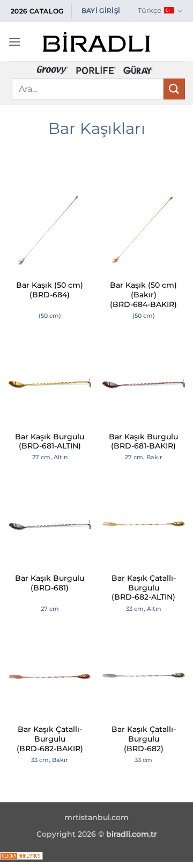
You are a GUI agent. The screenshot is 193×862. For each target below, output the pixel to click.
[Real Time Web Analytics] (21, 855)
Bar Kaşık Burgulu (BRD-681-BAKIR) (143, 441)
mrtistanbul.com (96, 817)
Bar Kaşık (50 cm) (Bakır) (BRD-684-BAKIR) (143, 294)
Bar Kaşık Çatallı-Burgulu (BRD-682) (144, 738)
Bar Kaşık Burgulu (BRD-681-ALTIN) (49, 441)
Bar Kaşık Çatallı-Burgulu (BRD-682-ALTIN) (144, 587)
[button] (14, 42)
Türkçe (149, 10)
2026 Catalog (37, 11)
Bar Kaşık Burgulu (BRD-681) (49, 583)
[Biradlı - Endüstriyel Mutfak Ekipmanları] (96, 41)
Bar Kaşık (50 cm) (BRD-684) (49, 290)
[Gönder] (174, 89)
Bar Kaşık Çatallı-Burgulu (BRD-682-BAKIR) (50, 738)
